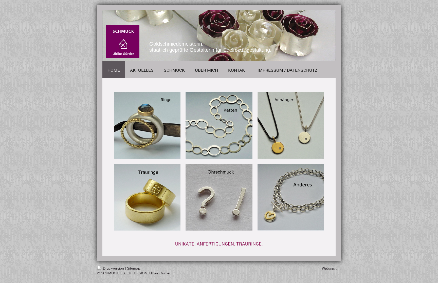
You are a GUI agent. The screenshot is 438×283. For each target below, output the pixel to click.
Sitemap (133, 268)
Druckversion (113, 268)
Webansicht (331, 268)
